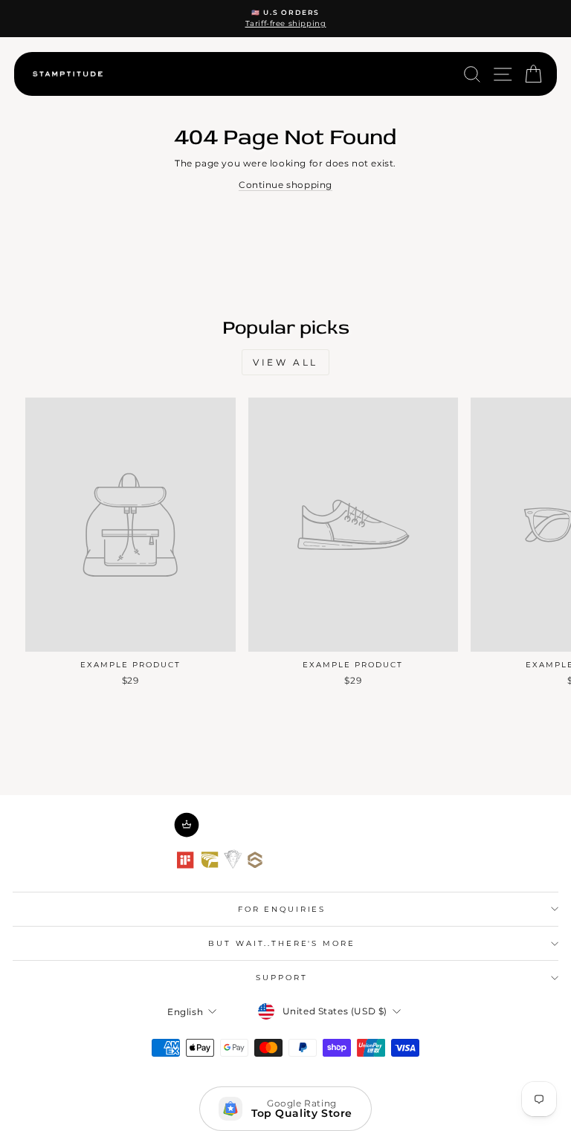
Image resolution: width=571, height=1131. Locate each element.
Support (281, 977)
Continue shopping (285, 184)
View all (285, 362)
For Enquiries (282, 909)
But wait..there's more (281, 943)
